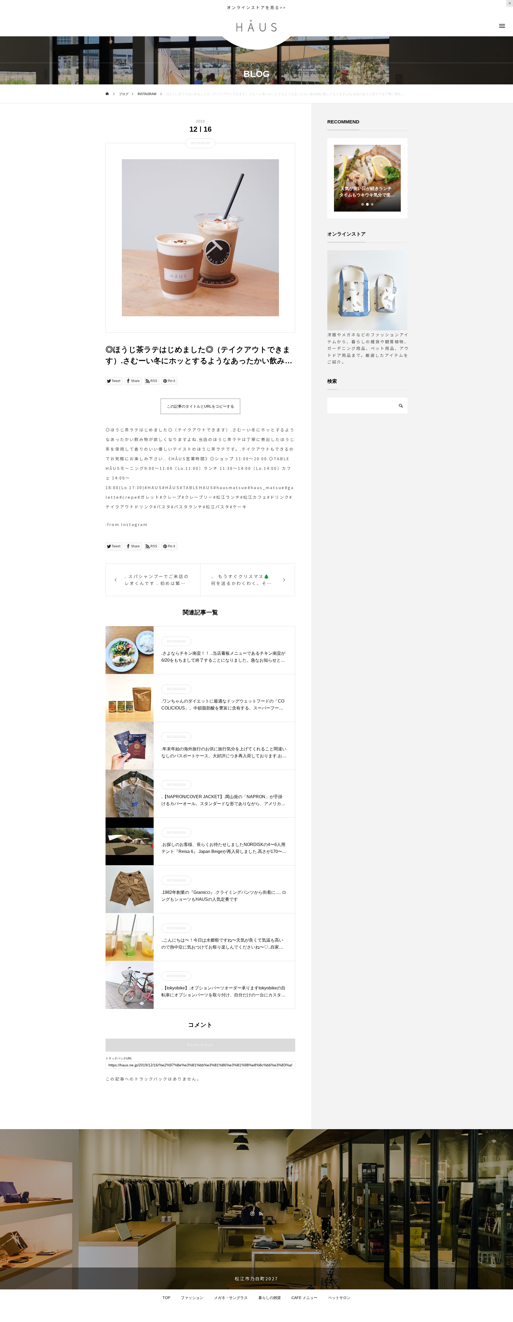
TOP (166, 1298)
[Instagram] (252, 1213)
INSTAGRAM (200, 143)
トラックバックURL (119, 1058)
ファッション (192, 1298)
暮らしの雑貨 (269, 1298)
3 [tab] (372, 204)
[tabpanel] (367, 178)
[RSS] (260, 1213)
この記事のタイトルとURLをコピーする (200, 406)
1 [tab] (362, 204)
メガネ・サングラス (231, 1298)
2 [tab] (367, 204)
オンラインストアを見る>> (256, 7)
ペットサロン (339, 1298)
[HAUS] (256, 26)
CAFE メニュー (304, 1298)
